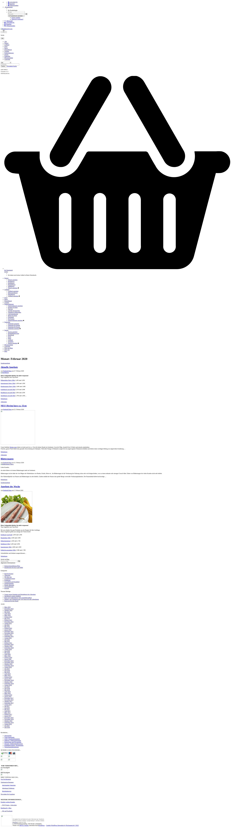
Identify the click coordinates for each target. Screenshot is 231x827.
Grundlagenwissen (9, 578)
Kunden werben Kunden (8, 802)
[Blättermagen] (7, 464)
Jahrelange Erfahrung (8, 788)
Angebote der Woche (10, 486)
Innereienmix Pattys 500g (8, 383)
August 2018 (8, 685)
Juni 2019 (7, 670)
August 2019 (8, 667)
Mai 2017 (7, 709)
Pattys (6, 48)
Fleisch (6, 43)
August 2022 (8, 623)
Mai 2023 (7, 618)
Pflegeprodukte (8, 58)
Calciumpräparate (13, 314)
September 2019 (9, 665)
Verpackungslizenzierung (11, 747)
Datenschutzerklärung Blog (12, 566)
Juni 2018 (7, 688)
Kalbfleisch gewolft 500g (8, 389)
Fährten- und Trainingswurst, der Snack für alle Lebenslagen (21, 599)
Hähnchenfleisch (13, 293)
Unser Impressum (9, 737)
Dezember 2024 (8, 609)
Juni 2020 (7, 651)
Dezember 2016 (8, 717)
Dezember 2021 (8, 631)
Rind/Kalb (11, 335)
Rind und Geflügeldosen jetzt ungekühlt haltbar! (18, 598)
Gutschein (7, 59)
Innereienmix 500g (6, 547)
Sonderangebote (5, 363)
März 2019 (7, 675)
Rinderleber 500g (6, 538)
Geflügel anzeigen (13, 291)
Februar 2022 (8, 628)
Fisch (5, 46)
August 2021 (8, 638)
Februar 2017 (8, 714)
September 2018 (9, 683)
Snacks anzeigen (12, 332)
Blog (11, 348)
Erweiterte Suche (12, 66)
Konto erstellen (16, 17)
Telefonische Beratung (7, 782)
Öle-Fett (10, 309)
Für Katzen (11, 319)
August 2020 (8, 649)
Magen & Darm (12, 315)
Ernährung (7, 580)
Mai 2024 (7, 612)
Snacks (6, 54)
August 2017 (8, 704)
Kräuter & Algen (13, 307)
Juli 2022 (7, 625)
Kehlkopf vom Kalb (6, 535)
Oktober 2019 (8, 664)
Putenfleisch (11, 294)
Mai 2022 (7, 626)
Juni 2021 (7, 639)
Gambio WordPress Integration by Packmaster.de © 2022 (62, 825)
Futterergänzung (9, 53)
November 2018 (9, 680)
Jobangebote (7, 735)
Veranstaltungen (8, 586)
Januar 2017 (7, 716)
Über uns (7, 348)
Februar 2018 (8, 695)
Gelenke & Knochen (14, 310)
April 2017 (7, 711)
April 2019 (7, 674)
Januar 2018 (7, 696)
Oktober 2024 (8, 610)
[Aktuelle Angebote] (5, 372)
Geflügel (6, 45)
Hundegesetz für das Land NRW (13, 567)
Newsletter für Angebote (8, 794)
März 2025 (7, 607)
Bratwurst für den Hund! (11, 601)
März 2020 (7, 656)
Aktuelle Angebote (9, 367)
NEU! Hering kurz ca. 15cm (14, 406)
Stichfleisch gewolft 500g (8, 395)
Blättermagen (7, 459)
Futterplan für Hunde (14, 325)
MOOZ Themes (24, 825)
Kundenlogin (8, 7)
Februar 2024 (8, 617)
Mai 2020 (7, 652)
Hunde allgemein (9, 585)
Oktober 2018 (8, 682)
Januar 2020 (7, 659)
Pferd (9, 338)
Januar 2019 (7, 678)
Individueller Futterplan (9, 785)
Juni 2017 (7, 708)
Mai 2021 (7, 641)
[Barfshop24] (6, 29)
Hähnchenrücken (5, 541)
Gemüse (6, 51)
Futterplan (7, 56)
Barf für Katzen (8, 573)
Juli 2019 (7, 669)
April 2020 (7, 654)
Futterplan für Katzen (14, 327)
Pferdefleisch (11, 284)
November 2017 (9, 700)
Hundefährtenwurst (13, 333)
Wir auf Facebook (7, 811)
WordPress (41, 825)
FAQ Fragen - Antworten (9, 805)
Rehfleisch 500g (5, 544)
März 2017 (7, 713)
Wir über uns (8, 577)
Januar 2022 (7, 630)
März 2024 (7, 615)
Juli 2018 (7, 687)
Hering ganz (13, 447)
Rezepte (6, 588)
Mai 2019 (7, 672)
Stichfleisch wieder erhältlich (12, 596)
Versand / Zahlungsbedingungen (13, 744)
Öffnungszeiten (13, 5)
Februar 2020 (8, 657)
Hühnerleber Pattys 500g (8, 380)
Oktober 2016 (8, 721)
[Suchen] (19, 561)
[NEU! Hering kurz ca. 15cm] (18, 444)
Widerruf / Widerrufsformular (12, 740)
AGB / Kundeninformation (12, 739)
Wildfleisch (11, 286)
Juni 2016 (7, 727)
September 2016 (9, 722)
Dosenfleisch (8, 49)
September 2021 (9, 636)
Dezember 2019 (8, 661)
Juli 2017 (7, 706)
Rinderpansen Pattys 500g (8, 386)
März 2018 (7, 693)
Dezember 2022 (8, 622)
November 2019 (9, 662)
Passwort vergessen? (17, 19)
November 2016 (9, 719)
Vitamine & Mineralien (14, 312)
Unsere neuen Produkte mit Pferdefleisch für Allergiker (20, 594)
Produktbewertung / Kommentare (13, 745)
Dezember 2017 (8, 698)
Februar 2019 (8, 677)
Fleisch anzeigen (12, 280)
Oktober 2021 (8, 635)
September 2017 (9, 703)
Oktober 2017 (8, 701)
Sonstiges (10, 341)
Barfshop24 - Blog (6, 808)
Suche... (3, 66)
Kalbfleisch (11, 283)
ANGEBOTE (13, 2)
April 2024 (7, 613)
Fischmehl (11, 317)
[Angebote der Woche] (16, 522)
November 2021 (9, 633)
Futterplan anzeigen (13, 323)
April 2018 (7, 691)
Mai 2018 (7, 690)
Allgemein (4, 402)
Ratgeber (12, 4)
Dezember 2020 (8, 644)
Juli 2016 (7, 726)
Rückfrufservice (6, 791)
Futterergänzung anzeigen (15, 306)
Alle (5, 41)
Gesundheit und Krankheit (11, 582)
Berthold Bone (7, 371)
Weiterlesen (4, 399)
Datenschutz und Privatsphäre (12, 742)
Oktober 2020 (8, 646)
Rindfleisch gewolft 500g (8, 392)
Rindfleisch (11, 281)
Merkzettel (9, 21)
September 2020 (9, 648)
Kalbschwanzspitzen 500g (8, 550)
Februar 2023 (8, 620)
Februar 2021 (8, 643)
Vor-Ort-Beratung (6, 779)
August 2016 (8, 724)
